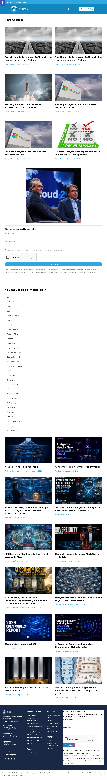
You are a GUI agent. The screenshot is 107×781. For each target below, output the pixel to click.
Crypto (9, 320)
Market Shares (12, 394)
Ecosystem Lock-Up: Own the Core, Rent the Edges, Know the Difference (78, 599)
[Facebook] (12, 759)
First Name (10, 241)
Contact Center (13, 316)
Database (11, 339)
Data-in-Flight (12, 334)
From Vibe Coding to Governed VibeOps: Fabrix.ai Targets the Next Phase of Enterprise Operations (26, 510)
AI (8, 297)
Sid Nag (7, 648)
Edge (9, 371)
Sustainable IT (12, 430)
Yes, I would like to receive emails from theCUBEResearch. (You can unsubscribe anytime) (35, 250)
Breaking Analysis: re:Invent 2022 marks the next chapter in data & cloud (28, 59)
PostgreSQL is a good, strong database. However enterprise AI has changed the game (76, 690)
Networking (11, 403)
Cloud (9, 306)
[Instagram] (14, 759)
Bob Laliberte (9, 518)
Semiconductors (13, 421)
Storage (10, 426)
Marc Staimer (59, 698)
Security (10, 417)
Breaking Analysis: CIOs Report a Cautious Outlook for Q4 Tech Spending (77, 153)
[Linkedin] (9, 759)
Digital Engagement (14, 348)
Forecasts (11, 375)
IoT (8, 389)
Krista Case (59, 515)
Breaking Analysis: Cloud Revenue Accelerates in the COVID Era (23, 106)
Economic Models (14, 357)
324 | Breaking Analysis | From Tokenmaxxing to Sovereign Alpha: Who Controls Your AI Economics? (26, 600)
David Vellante (10, 64)
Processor (11, 412)
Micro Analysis (12, 398)
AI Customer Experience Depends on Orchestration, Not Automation (74, 645)
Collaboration (12, 311)
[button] (2, 2)
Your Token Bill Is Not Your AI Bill (21, 466)
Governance (11, 380)
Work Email (10, 233)
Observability (12, 407)
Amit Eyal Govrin (10, 471)
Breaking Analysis (14, 329)
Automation (11, 302)
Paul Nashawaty (60, 471)
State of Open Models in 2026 (20, 644)
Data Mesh (11, 343)
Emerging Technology (15, 366)
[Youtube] (3, 759)
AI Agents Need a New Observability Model (78, 466)
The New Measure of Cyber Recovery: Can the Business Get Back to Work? (77, 509)
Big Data (10, 325)
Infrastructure (12, 384)
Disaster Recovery (14, 352)
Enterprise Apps (13, 361)
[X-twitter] (6, 759)
